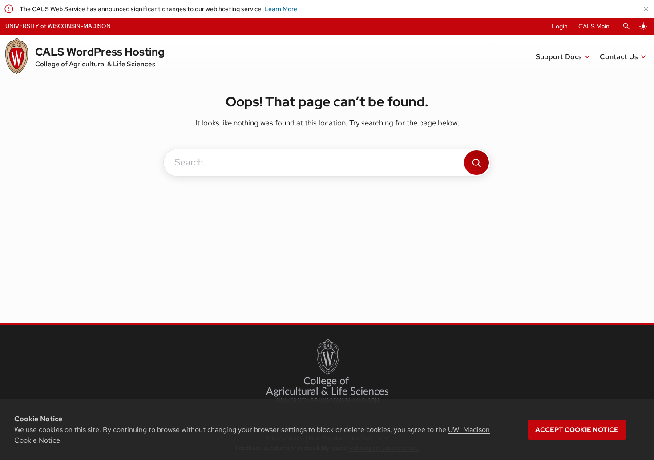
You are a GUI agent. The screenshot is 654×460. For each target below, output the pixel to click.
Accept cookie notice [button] (576, 429)
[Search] (476, 162)
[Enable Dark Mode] (643, 26)
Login (560, 26)
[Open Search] (626, 26)
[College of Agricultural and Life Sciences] (327, 371)
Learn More (280, 9)
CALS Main (594, 26)
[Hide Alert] (646, 9)
